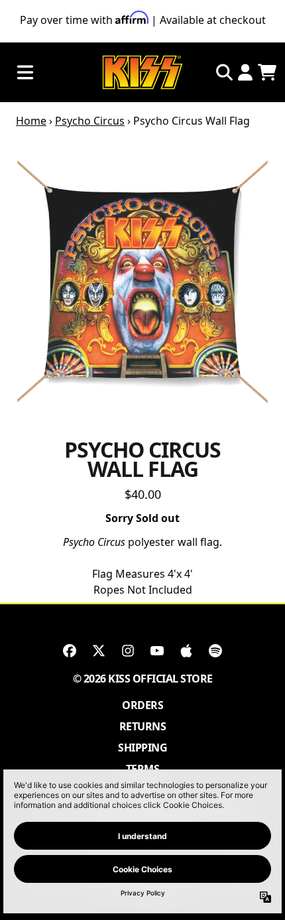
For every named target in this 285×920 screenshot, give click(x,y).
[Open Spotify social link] (215, 650)
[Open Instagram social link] (127, 650)
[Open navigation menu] (25, 72)
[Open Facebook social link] (69, 650)
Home (31, 120)
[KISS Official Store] (142, 72)
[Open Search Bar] (223, 72)
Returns (142, 726)
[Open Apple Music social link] (186, 650)
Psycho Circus (90, 120)
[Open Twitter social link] (98, 650)
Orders (142, 705)
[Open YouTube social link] (157, 650)
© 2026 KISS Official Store (143, 678)
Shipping (142, 747)
